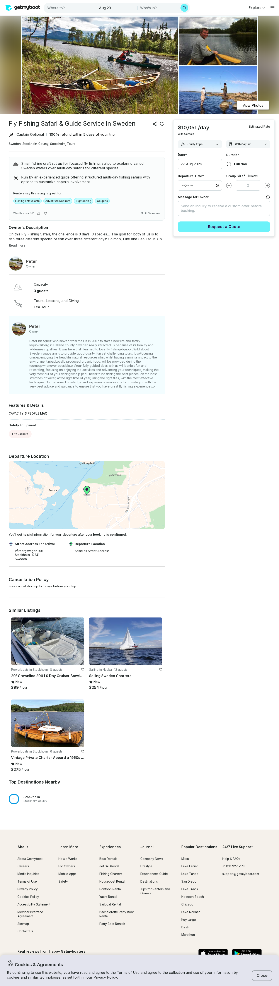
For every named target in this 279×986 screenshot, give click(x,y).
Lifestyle (146, 866)
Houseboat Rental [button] (112, 881)
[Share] (155, 124)
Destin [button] (185, 927)
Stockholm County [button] (35, 144)
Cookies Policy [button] (28, 897)
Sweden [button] (15, 144)
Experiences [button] (110, 847)
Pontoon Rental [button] (110, 889)
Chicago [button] (187, 904)
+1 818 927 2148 (233, 866)
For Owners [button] (66, 866)
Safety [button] (63, 881)
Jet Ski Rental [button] (109, 866)
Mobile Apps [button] (67, 874)
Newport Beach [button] (192, 897)
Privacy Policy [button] (105, 977)
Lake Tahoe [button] (190, 874)
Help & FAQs (231, 859)
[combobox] (70, 8)
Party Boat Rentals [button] (112, 924)
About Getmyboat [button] (30, 859)
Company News (151, 859)
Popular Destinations (199, 847)
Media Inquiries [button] (28, 874)
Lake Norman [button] (190, 912)
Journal (146, 847)
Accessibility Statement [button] (33, 904)
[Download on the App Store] (213, 954)
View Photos (253, 105)
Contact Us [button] (25, 931)
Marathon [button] (188, 934)
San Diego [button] (188, 881)
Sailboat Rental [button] (110, 904)
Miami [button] (185, 859)
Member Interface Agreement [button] (30, 914)
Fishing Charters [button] (110, 874)
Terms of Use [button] (128, 972)
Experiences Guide (154, 874)
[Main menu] (272, 7)
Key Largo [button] (188, 919)
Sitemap (23, 924)
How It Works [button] (67, 859)
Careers (23, 866)
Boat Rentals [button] (108, 859)
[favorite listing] (162, 124)
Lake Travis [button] (189, 889)
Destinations (149, 881)
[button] (47, 641)
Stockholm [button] (57, 144)
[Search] (184, 8)
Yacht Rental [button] (108, 897)
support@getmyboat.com (240, 874)
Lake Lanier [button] (189, 866)
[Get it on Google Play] (247, 954)
